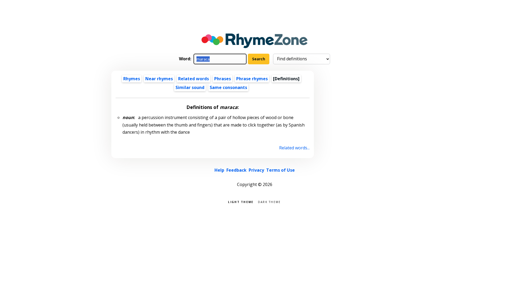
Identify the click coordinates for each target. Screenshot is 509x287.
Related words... (294, 148)
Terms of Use (280, 170)
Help (219, 170)
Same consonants (228, 87)
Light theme (240, 201)
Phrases (222, 79)
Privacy (256, 170)
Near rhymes (159, 79)
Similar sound (189, 87)
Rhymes (131, 79)
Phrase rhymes (252, 79)
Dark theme (269, 201)
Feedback (236, 170)
